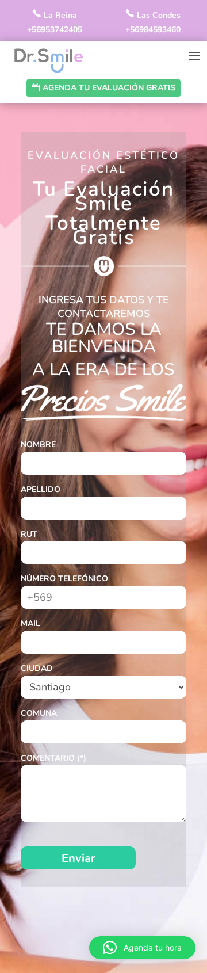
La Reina (59, 15)
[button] (142, 947)
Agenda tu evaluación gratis (109, 87)
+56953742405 (54, 29)
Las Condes (158, 15)
